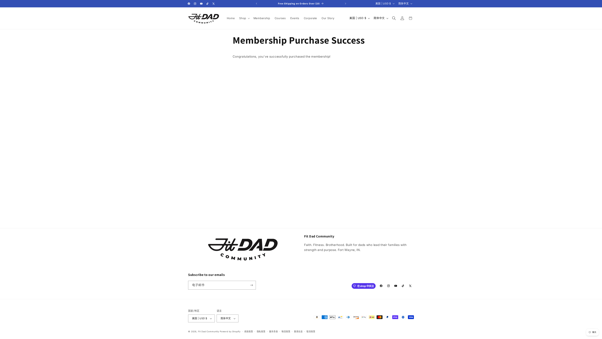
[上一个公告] (256, 3)
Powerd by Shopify (230, 331)
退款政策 (248, 331)
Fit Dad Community (208, 331)
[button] (244, 18)
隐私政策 (261, 331)
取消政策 (310, 331)
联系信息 (298, 331)
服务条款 (273, 331)
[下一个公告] (345, 3)
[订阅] (251, 285)
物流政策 (286, 331)
